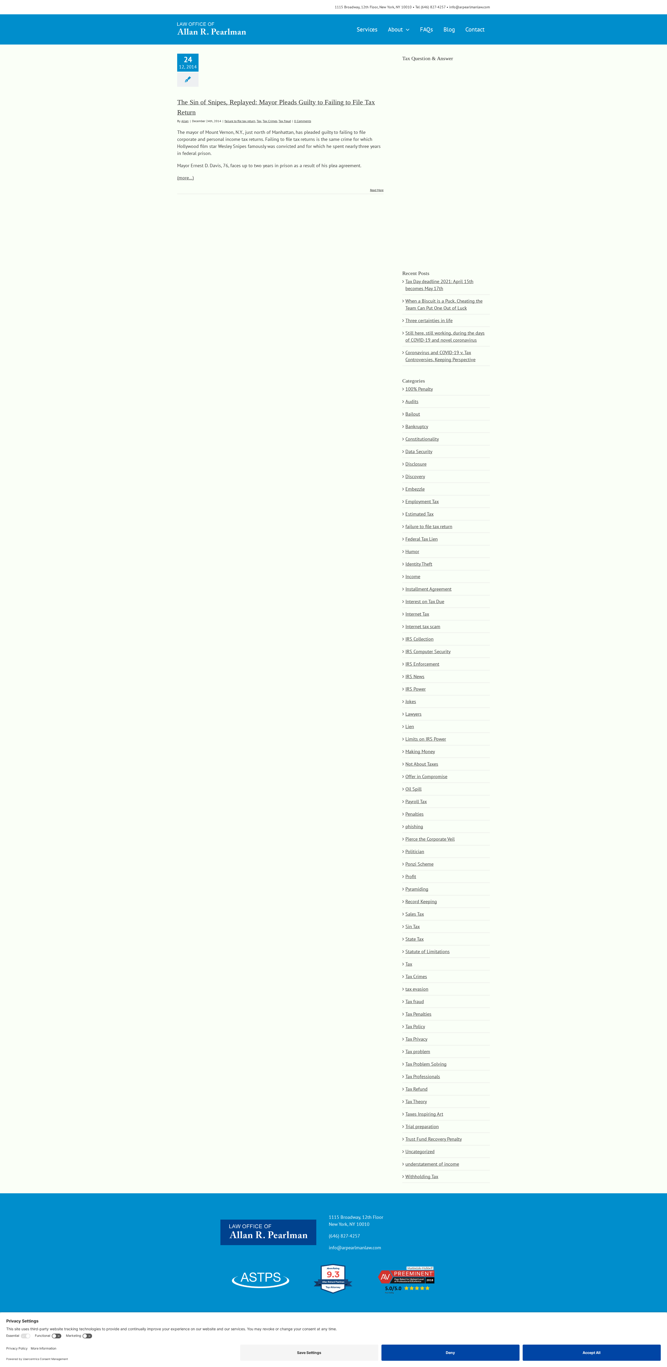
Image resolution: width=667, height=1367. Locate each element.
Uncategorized (420, 1151)
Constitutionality (422, 439)
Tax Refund (416, 1089)
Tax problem (417, 1051)
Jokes (410, 701)
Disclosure (416, 464)
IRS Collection (419, 639)
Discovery (415, 476)
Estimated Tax (419, 514)
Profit (410, 876)
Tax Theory (416, 1101)
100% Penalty (419, 389)
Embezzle (415, 489)
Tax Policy (415, 1026)
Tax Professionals (422, 1076)
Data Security (418, 451)
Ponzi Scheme (419, 864)
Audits (411, 401)
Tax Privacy (416, 1039)
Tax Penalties (418, 1014)
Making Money (420, 751)
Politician (414, 851)
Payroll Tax (416, 801)
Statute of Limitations (427, 951)
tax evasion (416, 989)
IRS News (414, 676)
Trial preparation (422, 1126)
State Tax (414, 939)
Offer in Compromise (426, 776)
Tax (259, 121)
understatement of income (432, 1164)
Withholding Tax (421, 1176)
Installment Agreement (428, 589)
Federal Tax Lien (421, 539)
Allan (185, 121)
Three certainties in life (429, 320)
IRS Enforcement (422, 664)
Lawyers (413, 714)
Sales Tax (414, 914)
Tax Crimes (270, 121)
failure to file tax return (240, 121)
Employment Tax (422, 501)
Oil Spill (413, 789)
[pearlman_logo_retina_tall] (211, 20)
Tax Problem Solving (426, 1064)
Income (412, 576)
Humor (412, 551)
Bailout (412, 414)
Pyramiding (416, 889)
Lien (409, 726)
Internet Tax (417, 614)
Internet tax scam (422, 626)
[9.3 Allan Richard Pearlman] (333, 1293)
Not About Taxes (421, 764)
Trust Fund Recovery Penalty (433, 1139)
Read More (377, 190)
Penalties (414, 814)
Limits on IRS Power (425, 739)
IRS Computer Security (427, 651)
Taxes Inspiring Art (424, 1114)
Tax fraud (285, 121)
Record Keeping (421, 901)
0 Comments (302, 121)
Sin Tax (412, 926)
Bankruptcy (416, 426)
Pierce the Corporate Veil (430, 839)
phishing (414, 826)
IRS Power (415, 689)
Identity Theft (418, 564)
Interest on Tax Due (424, 601)
